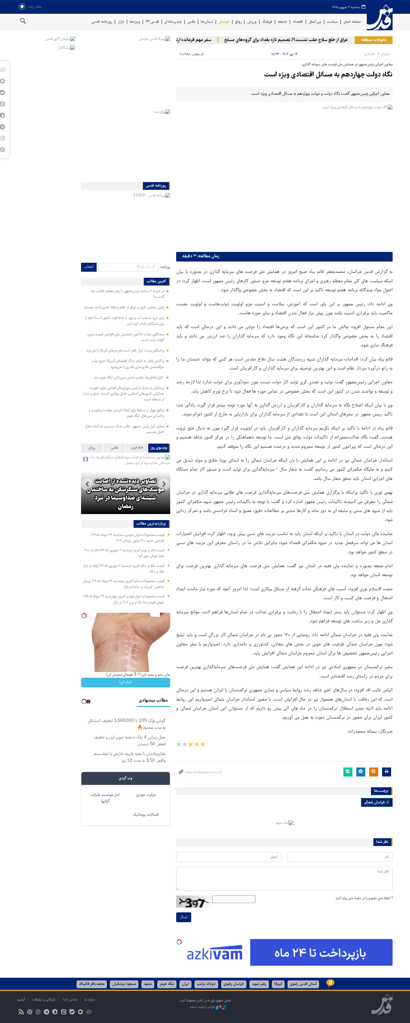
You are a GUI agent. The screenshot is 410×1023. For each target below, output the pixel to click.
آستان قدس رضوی (303, 984)
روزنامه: (165, 267)
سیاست (332, 22)
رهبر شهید (259, 984)
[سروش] (55, 1012)
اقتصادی (370, 54)
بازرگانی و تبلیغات (44, 999)
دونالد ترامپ (206, 984)
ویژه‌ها (135, 22)
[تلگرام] (46, 1012)
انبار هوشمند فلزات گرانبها (105, 798)
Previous (164, 484)
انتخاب (88, 267)
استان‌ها (207, 22)
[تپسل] (179, 942)
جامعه (282, 22)
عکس (191, 22)
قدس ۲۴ (152, 22)
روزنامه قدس (101, 22)
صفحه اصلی (352, 22)
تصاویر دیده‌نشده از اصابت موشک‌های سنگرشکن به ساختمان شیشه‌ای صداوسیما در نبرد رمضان (125, 494)
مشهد (148, 984)
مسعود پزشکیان (124, 984)
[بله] (72, 1012)
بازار (121, 22)
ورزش (252, 22)
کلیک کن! (125, 682)
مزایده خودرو (146, 795)
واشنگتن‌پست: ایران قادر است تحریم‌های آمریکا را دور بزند (125, 350)
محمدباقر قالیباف (91, 984)
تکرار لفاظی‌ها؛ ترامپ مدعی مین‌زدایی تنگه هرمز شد (129, 377)
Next (87, 484)
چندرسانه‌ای (173, 22)
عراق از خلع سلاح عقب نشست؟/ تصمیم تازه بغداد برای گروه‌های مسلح (297, 40)
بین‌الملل (315, 22)
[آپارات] (29, 1012)
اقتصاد (298, 22)
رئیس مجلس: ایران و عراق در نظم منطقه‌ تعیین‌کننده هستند (124, 307)
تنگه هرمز (167, 984)
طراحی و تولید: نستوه (203, 1007)
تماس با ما (70, 999)
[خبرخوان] (21, 1012)
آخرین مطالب (156, 282)
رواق (238, 22)
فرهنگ (267, 22)
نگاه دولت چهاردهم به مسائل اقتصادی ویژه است (328, 75)
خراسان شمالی (374, 802)
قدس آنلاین (380, 17)
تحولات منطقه (374, 40)
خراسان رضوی (234, 984)
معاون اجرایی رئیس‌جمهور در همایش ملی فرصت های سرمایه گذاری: (347, 64)
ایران (185, 984)
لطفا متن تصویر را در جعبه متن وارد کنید (364, 898)
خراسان (224, 22)
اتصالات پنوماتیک (146, 815)
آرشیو (21, 999)
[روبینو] (80, 1012)
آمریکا (278, 984)
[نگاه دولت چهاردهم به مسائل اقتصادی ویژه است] (284, 177)
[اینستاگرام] (38, 1012)
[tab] (159, 448)
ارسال (183, 917)
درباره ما (89, 999)
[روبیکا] (89, 1012)
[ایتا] (63, 1012)
